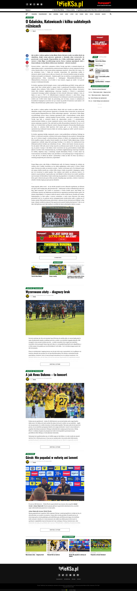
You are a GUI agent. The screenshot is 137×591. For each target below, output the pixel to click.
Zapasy (66, 14)
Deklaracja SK (59, 579)
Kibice (86, 14)
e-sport (72, 14)
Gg (89, 98)
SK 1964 (91, 14)
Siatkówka (55, 14)
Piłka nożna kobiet (43, 14)
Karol (34, 31)
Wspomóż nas (67, 579)
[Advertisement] (100, 117)
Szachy (61, 14)
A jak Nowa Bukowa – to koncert (71, 10)
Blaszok (103, 14)
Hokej (50, 14)
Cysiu (71, 590)
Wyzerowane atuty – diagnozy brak (102, 92)
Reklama (73, 579)
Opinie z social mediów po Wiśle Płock (52, 10)
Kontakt (79, 579)
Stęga (74, 590)
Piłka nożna (34, 14)
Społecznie (97, 14)
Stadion (81, 14)
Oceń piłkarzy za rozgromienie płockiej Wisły (92, 10)
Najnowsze (28, 10)
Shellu (34, 296)
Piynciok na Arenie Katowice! (99, 89)
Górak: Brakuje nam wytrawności (99, 98)
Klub (77, 14)
